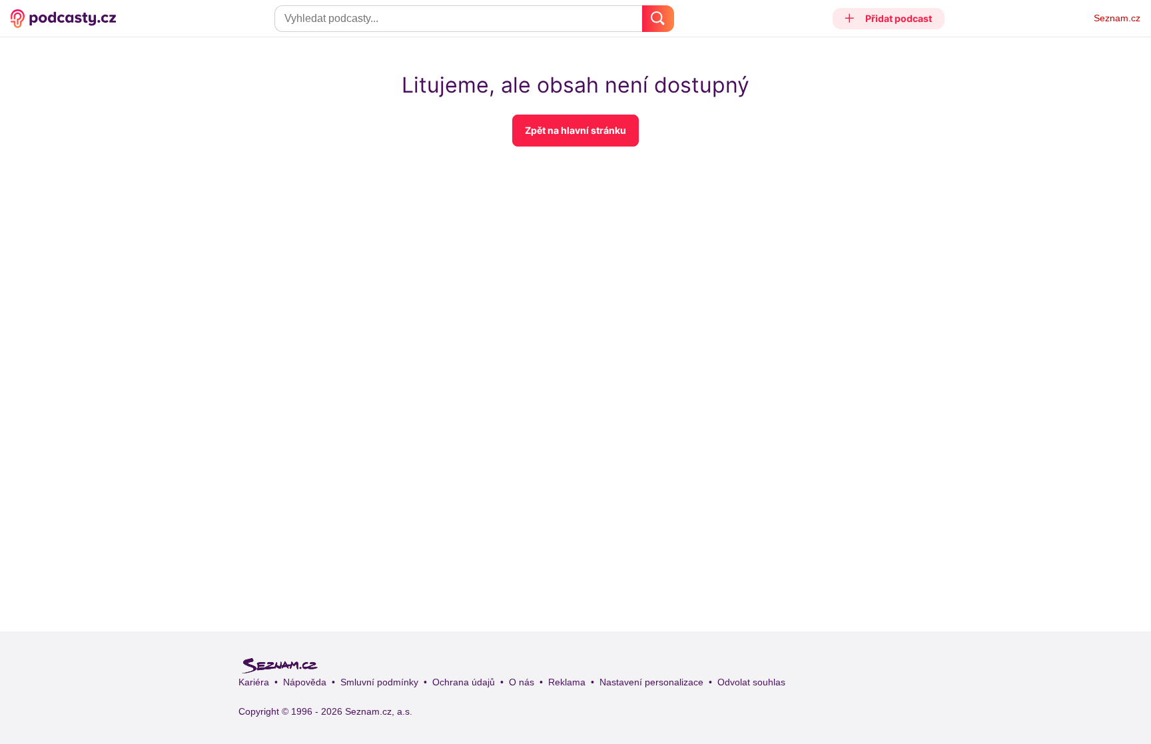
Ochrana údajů (463, 682)
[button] (889, 18)
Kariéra (253, 682)
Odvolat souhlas (751, 682)
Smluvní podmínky (379, 682)
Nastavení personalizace (651, 682)
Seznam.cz (1117, 18)
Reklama (566, 682)
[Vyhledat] (658, 18)
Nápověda (304, 682)
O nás (521, 682)
